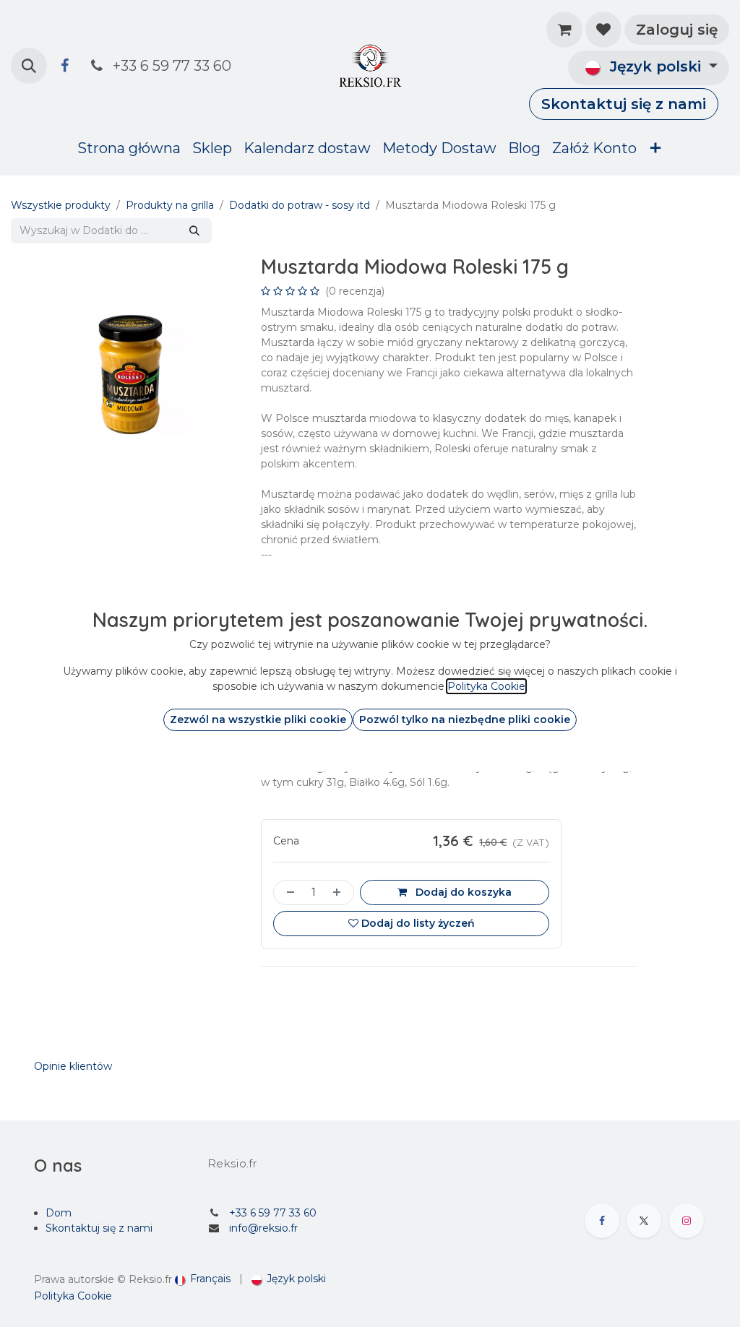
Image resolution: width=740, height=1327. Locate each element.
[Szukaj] (194, 230)
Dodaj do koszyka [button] (462, 892)
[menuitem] (129, 148)
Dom (59, 1212)
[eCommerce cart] (564, 30)
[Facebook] (64, 65)
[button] (29, 66)
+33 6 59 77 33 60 (273, 1212)
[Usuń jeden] (287, 892)
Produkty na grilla (170, 205)
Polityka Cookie (73, 1295)
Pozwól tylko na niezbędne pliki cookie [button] (464, 719)
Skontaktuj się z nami (623, 104)
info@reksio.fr (263, 1228)
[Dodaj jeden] (339, 892)
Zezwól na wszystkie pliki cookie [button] (258, 719)
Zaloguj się (677, 29)
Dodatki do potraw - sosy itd (299, 205)
